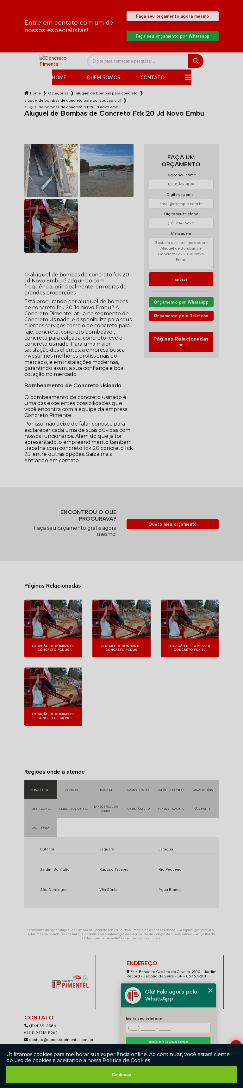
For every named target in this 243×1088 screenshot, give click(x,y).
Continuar (121, 1074)
